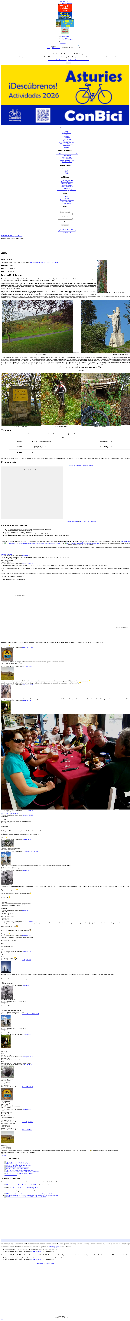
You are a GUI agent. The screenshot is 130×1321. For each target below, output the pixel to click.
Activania (25, 563)
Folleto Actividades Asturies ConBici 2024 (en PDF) (23, 1188)
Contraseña (65, 217)
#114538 (30, 1122)
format (37, 1251)
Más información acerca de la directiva (78, 60)
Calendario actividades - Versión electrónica (22, 1185)
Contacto (63, 43)
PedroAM (25, 647)
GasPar (24, 951)
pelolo (24, 839)
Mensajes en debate (6, 554)
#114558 (26, 985)
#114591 (36, 851)
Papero (24, 700)
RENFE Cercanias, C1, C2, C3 (18, 1162)
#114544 (29, 1064)
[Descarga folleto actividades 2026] (65, 125)
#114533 (29, 1130)
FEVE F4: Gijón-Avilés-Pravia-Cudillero (20, 1164)
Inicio (48, 48)
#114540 (28, 1109)
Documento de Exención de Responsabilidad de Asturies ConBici (27, 1197)
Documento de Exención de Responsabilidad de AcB (84, 543)
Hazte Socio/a (64, 38)
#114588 (26, 870)
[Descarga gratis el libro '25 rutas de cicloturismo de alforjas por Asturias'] (65, 26)
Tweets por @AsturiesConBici (45, 1263)
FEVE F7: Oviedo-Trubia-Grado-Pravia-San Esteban (24, 1171)
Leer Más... (4, 1155)
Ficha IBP (93, 521)
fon (23, 870)
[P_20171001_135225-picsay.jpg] (11, 813)
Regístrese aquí (67, 232)
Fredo (23, 960)
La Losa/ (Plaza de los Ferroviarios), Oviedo (44, 262)
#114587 (26, 910)
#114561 (29, 951)
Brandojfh (25, 1056)
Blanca (24, 1109)
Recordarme (64, 222)
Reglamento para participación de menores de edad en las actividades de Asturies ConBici (34, 1195)
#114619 (30, 563)
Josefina (24, 555)
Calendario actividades (66, 40)
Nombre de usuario (65, 212)
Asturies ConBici (65, 1)
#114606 (29, 666)
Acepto (68, 63)
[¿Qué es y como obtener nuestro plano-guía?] (65, 11)
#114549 (30, 1056)
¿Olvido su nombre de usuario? (67, 231)
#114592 (28, 839)
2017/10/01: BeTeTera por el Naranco (11, 236)
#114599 (30, 810)
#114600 (28, 700)
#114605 (30, 684)
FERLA (24, 1064)
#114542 (30, 1087)
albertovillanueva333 (28, 851)
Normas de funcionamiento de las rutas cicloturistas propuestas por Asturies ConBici (32, 1194)
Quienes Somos (64, 36)
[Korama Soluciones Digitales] (126, 1316)
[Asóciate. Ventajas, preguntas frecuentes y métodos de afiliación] (65, 19)
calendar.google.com (55, 1246)
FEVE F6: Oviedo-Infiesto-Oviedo (18, 1168)
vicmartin (24, 1122)
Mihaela (24, 666)
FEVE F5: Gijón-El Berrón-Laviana (19, 1167)
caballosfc (25, 684)
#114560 (28, 960)
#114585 (29, 935)
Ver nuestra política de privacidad (57, 60)
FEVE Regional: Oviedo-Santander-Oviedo (21, 1170)
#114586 (30, 921)
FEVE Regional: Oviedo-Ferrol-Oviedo (20, 1165)
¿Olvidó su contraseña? (66, 229)
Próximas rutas (56, 48)
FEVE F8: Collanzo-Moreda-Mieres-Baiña (21, 1173)
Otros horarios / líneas (11, 1175)
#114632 (29, 555)
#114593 (30, 815)
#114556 (36, 1014)
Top (2, 1319)
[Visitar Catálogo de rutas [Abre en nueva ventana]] (65, 34)
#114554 (28, 1034)
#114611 (30, 647)
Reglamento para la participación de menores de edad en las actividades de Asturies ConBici (34, 543)
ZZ (23, 910)
